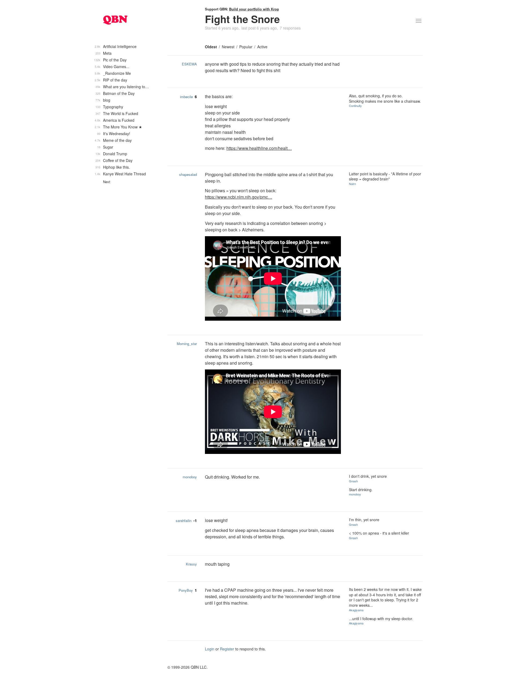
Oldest (211, 46)
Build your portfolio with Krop (254, 9)
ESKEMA (189, 63)
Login (209, 649)
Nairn (352, 184)
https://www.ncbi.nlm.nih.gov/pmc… (238, 197)
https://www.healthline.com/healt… (259, 148)
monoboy (190, 476)
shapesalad (188, 174)
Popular (245, 46)
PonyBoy (186, 590)
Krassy (191, 564)
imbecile (186, 96)
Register (227, 649)
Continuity (355, 105)
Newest (228, 46)
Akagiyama (356, 610)
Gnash (353, 481)
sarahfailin (184, 520)
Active (262, 46)
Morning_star (187, 343)
